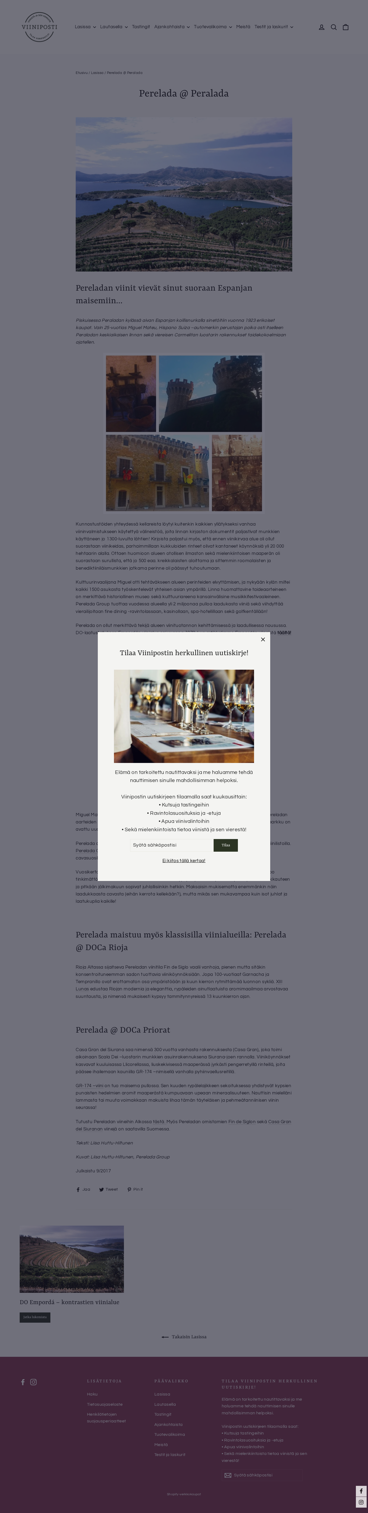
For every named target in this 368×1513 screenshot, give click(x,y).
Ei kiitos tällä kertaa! (184, 860)
